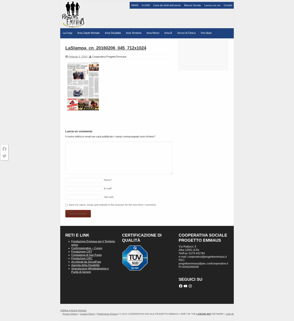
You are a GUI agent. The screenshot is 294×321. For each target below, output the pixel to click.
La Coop (67, 32)
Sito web (108, 196)
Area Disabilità (113, 32)
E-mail (108, 188)
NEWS (134, 5)
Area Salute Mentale (88, 32)
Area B (168, 32)
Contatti (228, 5)
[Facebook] (4, 149)
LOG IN (230, 314)
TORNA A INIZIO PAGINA (73, 310)
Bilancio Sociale (192, 5)
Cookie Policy (87, 314)
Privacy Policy (70, 314)
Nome (108, 180)
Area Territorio (133, 32)
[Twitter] (4, 156)
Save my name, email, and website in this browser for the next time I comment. (112, 204)
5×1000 (146, 5)
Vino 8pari (206, 32)
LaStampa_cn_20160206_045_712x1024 (105, 47)
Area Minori (152, 32)
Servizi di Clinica (186, 32)
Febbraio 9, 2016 (77, 56)
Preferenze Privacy (107, 314)
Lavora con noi (212, 5)
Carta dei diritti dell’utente (167, 5)
